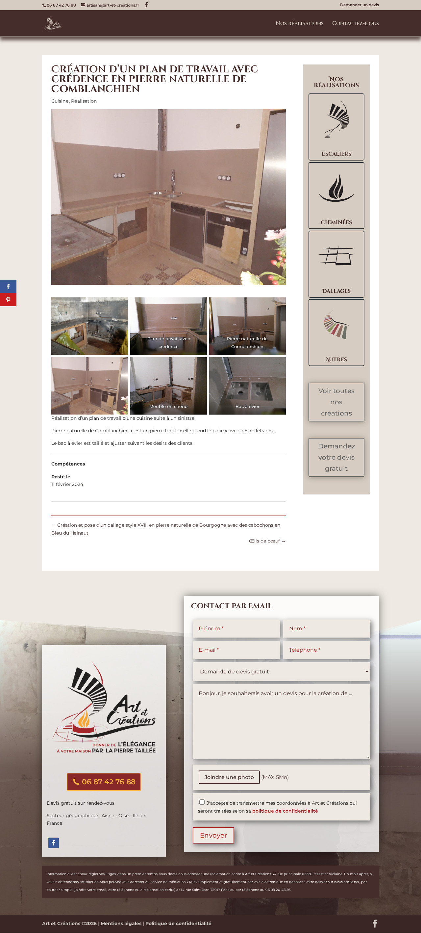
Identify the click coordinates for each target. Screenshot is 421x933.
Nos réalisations (300, 24)
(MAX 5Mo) (247, 777)
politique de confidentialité (285, 811)
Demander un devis (359, 5)
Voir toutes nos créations (336, 402)
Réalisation (84, 101)
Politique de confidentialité (178, 923)
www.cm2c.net (346, 882)
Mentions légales (121, 923)
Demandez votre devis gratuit (336, 457)
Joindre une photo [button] (229, 777)
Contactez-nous (355, 24)
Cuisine (60, 101)
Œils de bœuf (267, 541)
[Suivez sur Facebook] (53, 843)
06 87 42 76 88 (109, 781)
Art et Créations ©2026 (69, 923)
